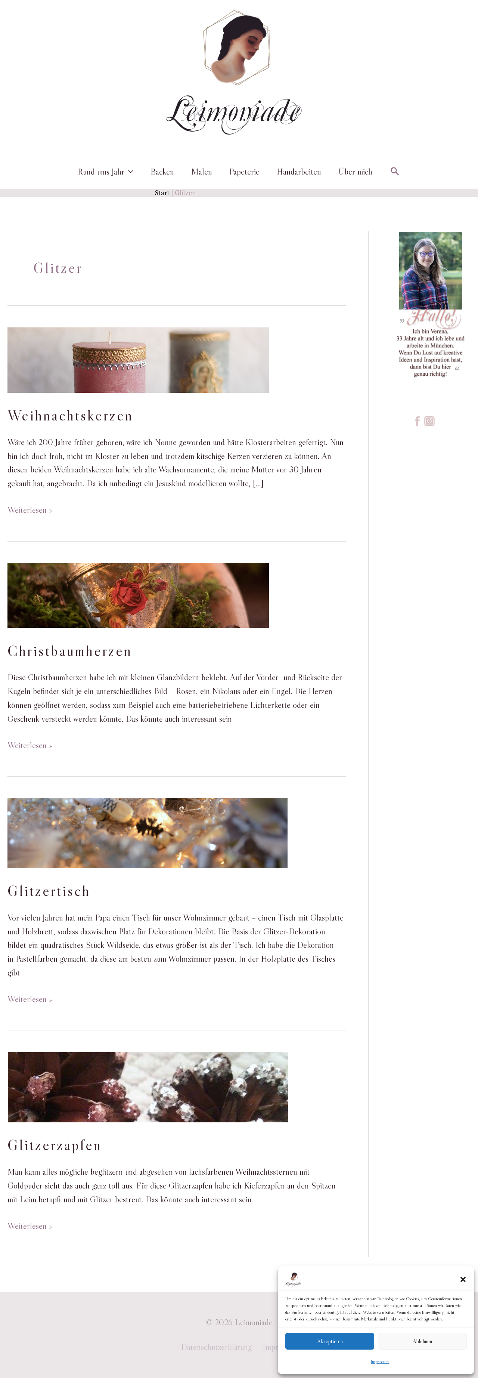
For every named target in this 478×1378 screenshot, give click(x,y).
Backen (162, 171)
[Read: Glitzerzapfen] (147, 1086)
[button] (463, 1279)
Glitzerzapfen (54, 1144)
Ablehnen (422, 1341)
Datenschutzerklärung (216, 1347)
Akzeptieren (330, 1341)
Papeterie (244, 171)
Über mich (355, 171)
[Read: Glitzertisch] (147, 832)
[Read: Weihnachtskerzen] (138, 359)
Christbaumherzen (69, 650)
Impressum (380, 1361)
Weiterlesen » (29, 509)
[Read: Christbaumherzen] (138, 594)
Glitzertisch (48, 890)
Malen (201, 171)
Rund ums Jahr (101, 171)
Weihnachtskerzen (70, 415)
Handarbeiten (299, 171)
